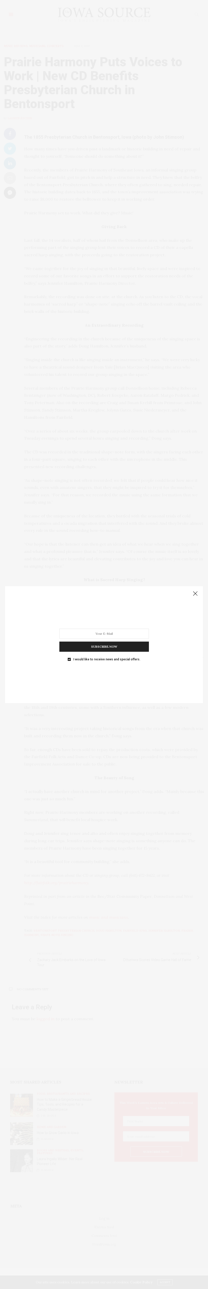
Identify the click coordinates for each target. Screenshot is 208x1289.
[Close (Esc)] (195, 594)
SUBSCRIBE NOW (104, 646)
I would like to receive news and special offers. (106, 659)
